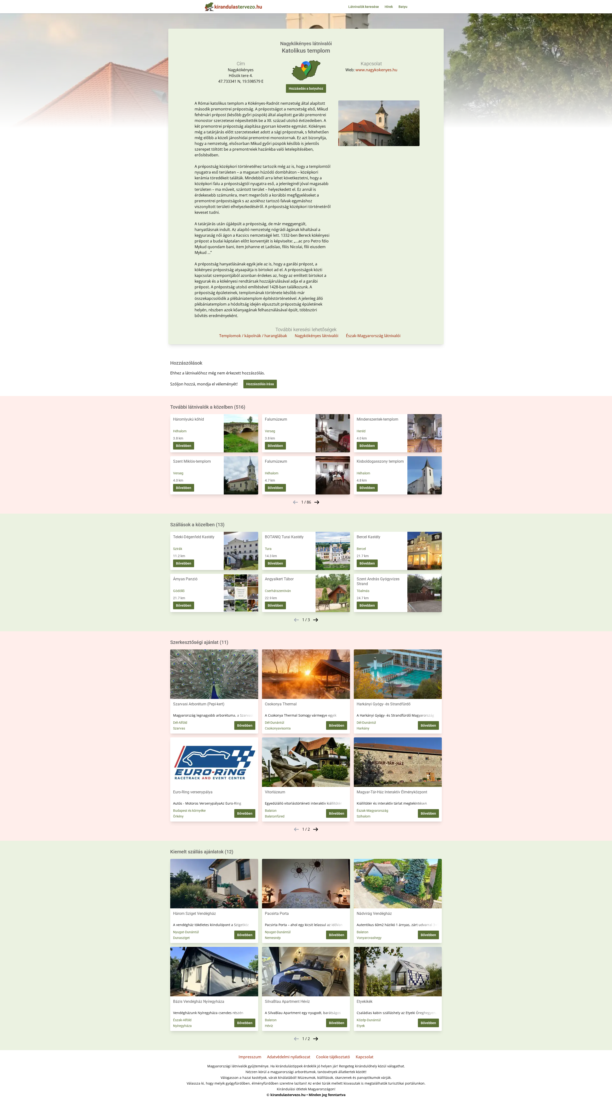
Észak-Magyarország (372, 810)
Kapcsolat (364, 1056)
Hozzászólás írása (260, 384)
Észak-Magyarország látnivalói (373, 335)
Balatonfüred (274, 816)
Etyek (361, 1026)
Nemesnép (273, 938)
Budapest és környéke (189, 810)
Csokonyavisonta (278, 728)
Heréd (361, 431)
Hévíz (269, 1026)
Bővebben (183, 446)
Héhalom (179, 431)
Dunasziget (181, 938)
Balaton (271, 810)
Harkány (363, 728)
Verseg (270, 431)
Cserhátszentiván (278, 591)
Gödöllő (179, 591)
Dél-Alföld (180, 722)
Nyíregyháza (182, 1026)
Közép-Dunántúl (369, 1020)
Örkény (178, 816)
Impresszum (250, 1056)
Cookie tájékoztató (333, 1056)
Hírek (389, 7)
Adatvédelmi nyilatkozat (288, 1056)
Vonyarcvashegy (369, 938)
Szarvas (179, 728)
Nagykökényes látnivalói (316, 335)
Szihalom (363, 816)
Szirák (177, 549)
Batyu (403, 7)
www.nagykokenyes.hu (376, 69)
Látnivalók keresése (363, 7)
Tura (268, 549)
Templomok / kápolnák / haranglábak (253, 335)
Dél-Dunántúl (274, 722)
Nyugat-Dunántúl (186, 932)
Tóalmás (363, 591)
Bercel (361, 549)
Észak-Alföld (182, 1020)
